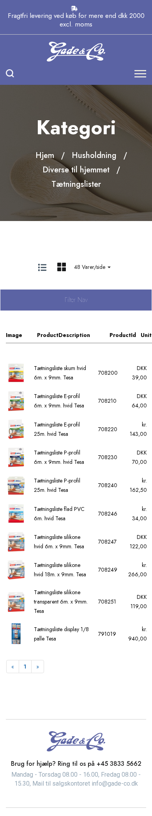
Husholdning (94, 155)
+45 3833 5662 (119, 763)
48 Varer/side (90, 267)
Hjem (44, 155)
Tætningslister (76, 184)
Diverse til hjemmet (76, 169)
